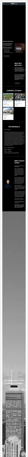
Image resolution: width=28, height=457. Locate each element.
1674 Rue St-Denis (17, 101)
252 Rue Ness (5, 115)
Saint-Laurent (5, 116)
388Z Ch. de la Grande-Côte (8, 101)
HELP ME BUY (17, 83)
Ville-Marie (16, 102)
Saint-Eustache (5, 102)
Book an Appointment (14, 386)
